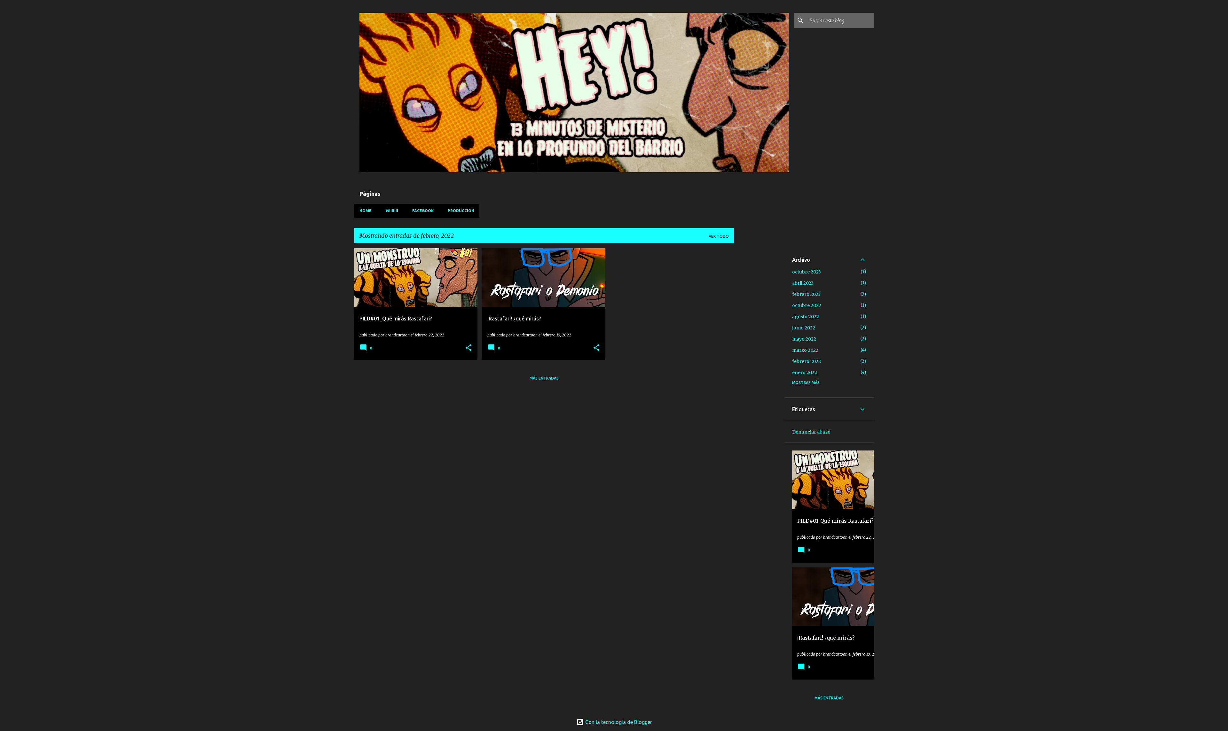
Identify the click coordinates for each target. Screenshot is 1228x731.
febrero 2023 (806, 294)
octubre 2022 (806, 305)
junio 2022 (803, 328)
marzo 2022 (805, 350)
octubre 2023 (806, 272)
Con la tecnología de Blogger (618, 722)
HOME (365, 211)
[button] (468, 348)
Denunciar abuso (811, 432)
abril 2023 (803, 283)
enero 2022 (804, 372)
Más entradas (544, 378)
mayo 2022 (804, 339)
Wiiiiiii (392, 211)
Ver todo (719, 236)
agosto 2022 (805, 316)
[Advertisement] (759, 344)
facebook (423, 211)
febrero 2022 (806, 361)
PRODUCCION (461, 211)
